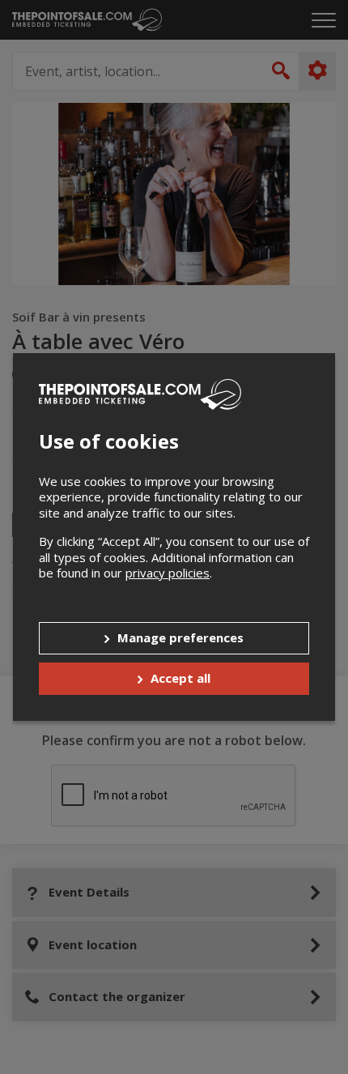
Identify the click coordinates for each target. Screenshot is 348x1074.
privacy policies (167, 573)
